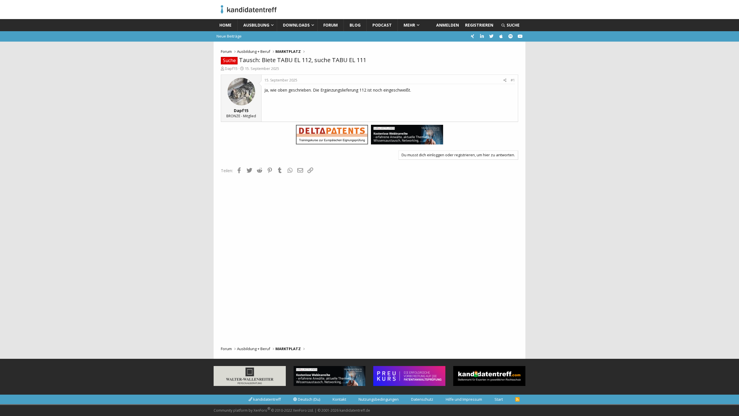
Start (498, 399)
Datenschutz (422, 399)
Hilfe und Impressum (464, 399)
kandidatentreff (266, 399)
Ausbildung (256, 25)
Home (225, 25)
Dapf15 (231, 68)
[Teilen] (505, 80)
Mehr (409, 25)
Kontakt (339, 399)
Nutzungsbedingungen (379, 399)
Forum (330, 25)
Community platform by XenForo (264, 409)
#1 (513, 80)
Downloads (296, 25)
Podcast (382, 25)
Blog (355, 25)
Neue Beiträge (229, 36)
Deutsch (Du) (308, 399)
